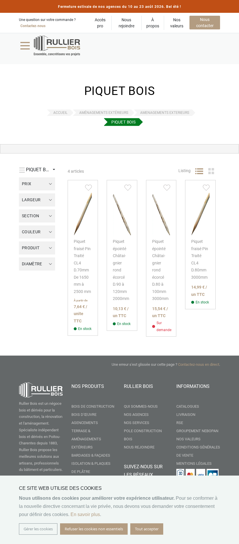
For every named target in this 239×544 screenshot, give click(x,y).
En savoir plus (85, 514)
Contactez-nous (32, 26)
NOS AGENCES (136, 414)
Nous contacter (205, 22)
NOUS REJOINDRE (139, 447)
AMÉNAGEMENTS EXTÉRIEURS (103, 113)
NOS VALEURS (188, 439)
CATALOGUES (187, 406)
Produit (30, 247)
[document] (119, 510)
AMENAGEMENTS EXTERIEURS (164, 113)
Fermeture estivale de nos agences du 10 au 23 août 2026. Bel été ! (119, 7)
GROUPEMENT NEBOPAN (197, 431)
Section (30, 215)
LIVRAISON (185, 414)
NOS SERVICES (136, 423)
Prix (26, 183)
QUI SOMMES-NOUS (141, 406)
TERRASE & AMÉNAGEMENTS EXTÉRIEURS (86, 439)
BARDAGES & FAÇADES (90, 455)
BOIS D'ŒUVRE (83, 414)
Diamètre (32, 264)
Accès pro (100, 22)
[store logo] (57, 46)
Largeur (31, 199)
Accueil (60, 113)
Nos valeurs (176, 22)
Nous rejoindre (126, 22)
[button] (88, 187)
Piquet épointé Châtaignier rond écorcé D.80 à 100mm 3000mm (160, 270)
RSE (179, 423)
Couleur (31, 231)
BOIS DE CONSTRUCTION (92, 406)
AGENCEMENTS (84, 423)
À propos (152, 22)
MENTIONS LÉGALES (194, 463)
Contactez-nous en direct (198, 364)
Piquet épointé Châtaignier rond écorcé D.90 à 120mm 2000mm (121, 270)
